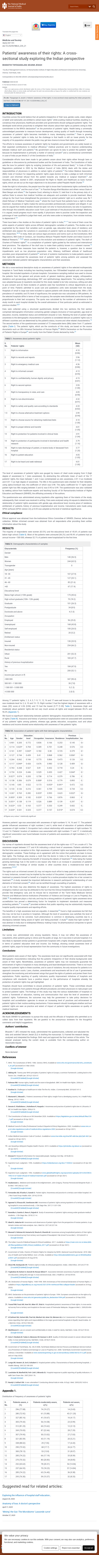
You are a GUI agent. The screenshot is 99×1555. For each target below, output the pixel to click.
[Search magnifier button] (94, 6)
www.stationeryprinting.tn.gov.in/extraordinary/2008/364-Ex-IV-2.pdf (59, 1353)
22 (38, 253)
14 (17, 218)
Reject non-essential (71, 1548)
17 (67, 222)
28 (12, 880)
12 (24, 192)
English (8, 35)
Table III (14, 719)
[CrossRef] (15, 1078)
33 (67, 919)
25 (27, 332)
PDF (88, 26)
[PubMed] (22, 1078)
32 (29, 904)
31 (20, 904)
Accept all (88, 1548)
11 (39, 189)
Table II (22, 535)
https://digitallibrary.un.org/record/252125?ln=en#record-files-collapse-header (45, 1285)
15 (64, 222)
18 (17, 233)
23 (19, 304)
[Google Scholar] (17, 1068)
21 (26, 242)
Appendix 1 (13, 712)
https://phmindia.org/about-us (69, 1146)
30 (8, 898)
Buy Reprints (49, 25)
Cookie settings (50, 1548)
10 (83, 182)
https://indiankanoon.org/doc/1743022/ (57, 1163)
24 (59, 329)
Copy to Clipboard (12, 105)
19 (19, 233)
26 (71, 858)
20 (22, 239)
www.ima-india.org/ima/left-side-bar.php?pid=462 (70, 1136)
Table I (12, 326)
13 (40, 200)
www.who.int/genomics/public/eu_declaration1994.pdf (44, 1297)
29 (29, 882)
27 (16, 867)
